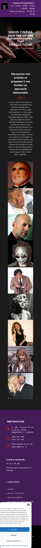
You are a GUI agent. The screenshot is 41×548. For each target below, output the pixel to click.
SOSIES (17, 48)
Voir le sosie (20, 177)
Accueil (9, 48)
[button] (28, 505)
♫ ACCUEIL (10, 489)
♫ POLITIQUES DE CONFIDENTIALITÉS (19, 502)
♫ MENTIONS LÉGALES (14, 497)
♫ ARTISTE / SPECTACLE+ (15, 493)
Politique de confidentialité (20, 545)
